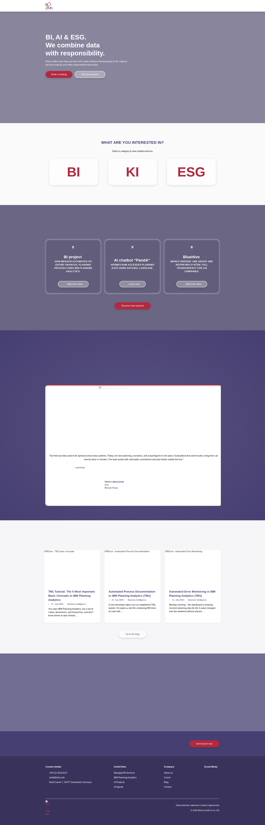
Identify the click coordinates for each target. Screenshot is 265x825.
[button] (47, 446)
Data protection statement (187, 805)
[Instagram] (206, 781)
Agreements (213, 805)
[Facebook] (214, 781)
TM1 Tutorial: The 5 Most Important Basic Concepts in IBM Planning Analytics (71, 595)
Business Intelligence (76, 604)
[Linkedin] (206, 773)
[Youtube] (214, 773)
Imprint (204, 805)
